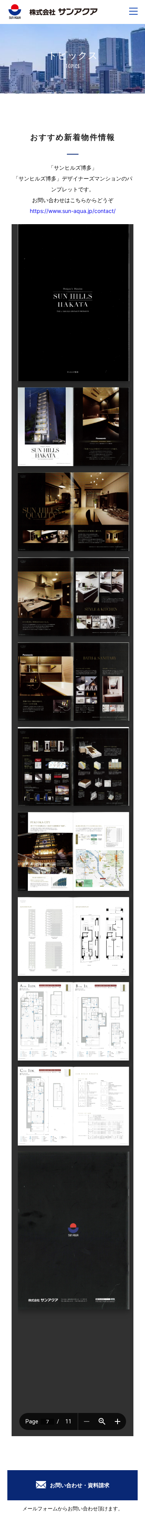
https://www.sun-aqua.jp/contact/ (73, 211)
